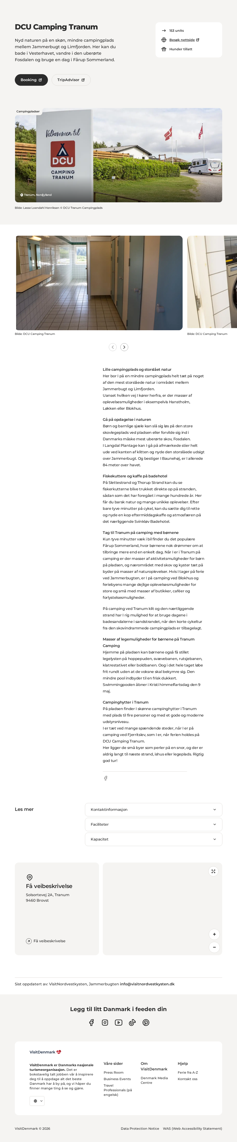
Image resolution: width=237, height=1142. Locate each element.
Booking (29, 80)
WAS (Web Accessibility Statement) (192, 1128)
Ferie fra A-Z (188, 1072)
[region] (162, 909)
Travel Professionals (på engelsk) (118, 1090)
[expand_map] (213, 871)
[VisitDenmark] (45, 1052)
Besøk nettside (182, 40)
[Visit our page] (105, 1022)
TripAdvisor (68, 80)
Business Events (117, 1079)
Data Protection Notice (140, 1128)
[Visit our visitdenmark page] (119, 1022)
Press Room (114, 1072)
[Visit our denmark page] (91, 1022)
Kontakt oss (187, 1079)
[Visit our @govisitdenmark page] (132, 1022)
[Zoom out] (214, 947)
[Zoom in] (214, 934)
